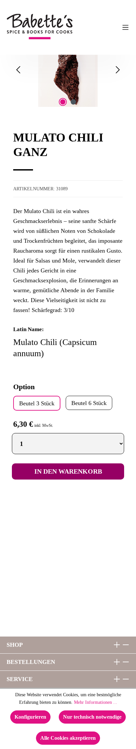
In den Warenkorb (68, 471)
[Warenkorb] (85, 27)
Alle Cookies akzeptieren (68, 738)
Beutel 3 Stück (36, 403)
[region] (68, 79)
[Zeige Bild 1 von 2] (62, 102)
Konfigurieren (30, 717)
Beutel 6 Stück (89, 403)
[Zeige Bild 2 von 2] (73, 102)
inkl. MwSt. (43, 425)
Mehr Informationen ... (95, 702)
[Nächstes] (118, 69)
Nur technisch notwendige (92, 717)
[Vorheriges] (18, 69)
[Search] (98, 27)
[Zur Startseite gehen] (23, 26)
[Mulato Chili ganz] (68, 70)
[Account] (112, 27)
